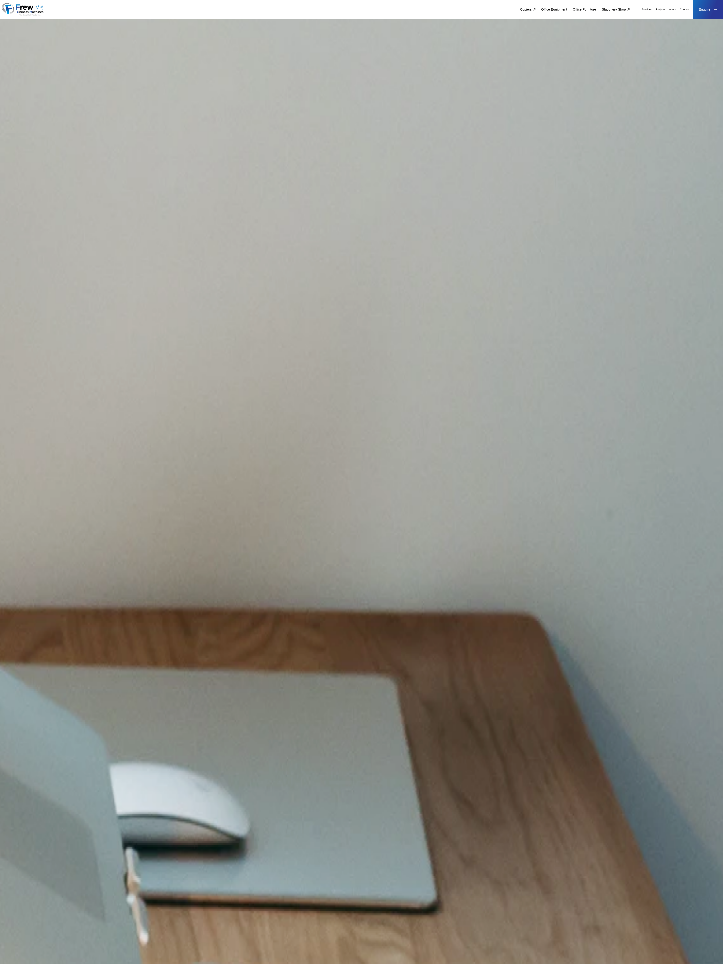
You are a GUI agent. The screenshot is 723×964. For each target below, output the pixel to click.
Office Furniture (584, 9)
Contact (684, 9)
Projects (660, 9)
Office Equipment (554, 9)
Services (647, 9)
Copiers (526, 9)
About (672, 9)
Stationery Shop (614, 9)
